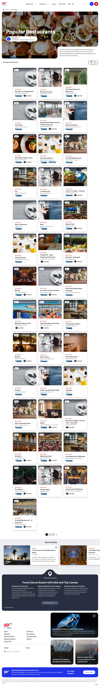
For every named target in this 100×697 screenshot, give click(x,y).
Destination (15, 38)
